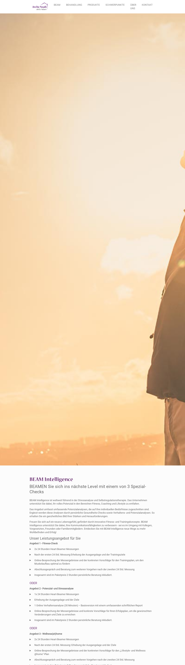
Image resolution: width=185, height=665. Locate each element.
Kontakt (147, 5)
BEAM (57, 5)
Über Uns (133, 7)
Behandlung (74, 5)
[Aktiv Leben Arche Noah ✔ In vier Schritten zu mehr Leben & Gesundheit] (40, 7)
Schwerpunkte (115, 5)
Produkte (94, 5)
